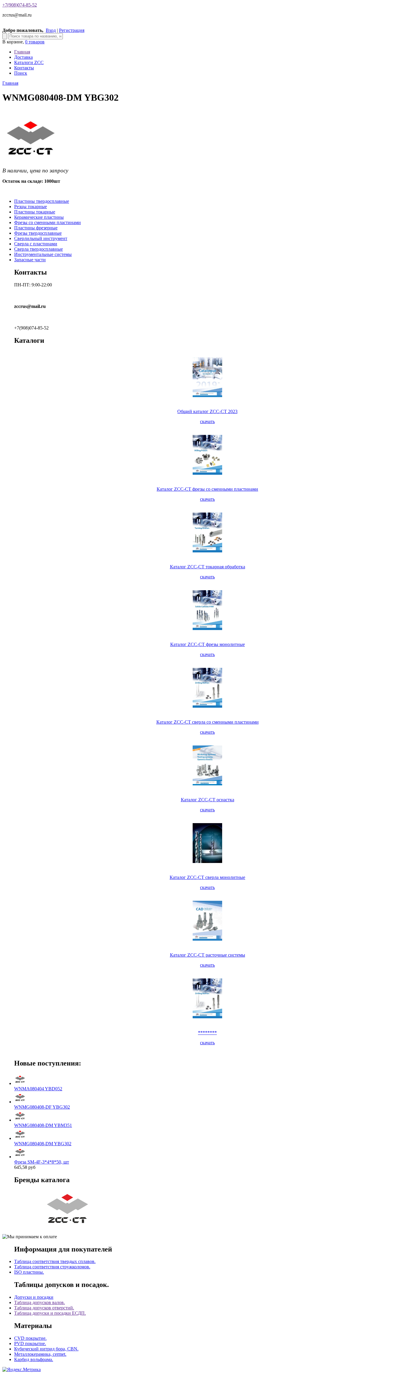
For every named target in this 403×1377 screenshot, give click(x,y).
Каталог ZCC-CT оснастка (207, 799)
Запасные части (30, 259)
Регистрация (71, 30)
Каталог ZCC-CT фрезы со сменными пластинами (207, 489)
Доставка (23, 57)
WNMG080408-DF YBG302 (42, 1107)
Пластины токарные (34, 211)
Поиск (20, 73)
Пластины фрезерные (36, 227)
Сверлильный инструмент (40, 238)
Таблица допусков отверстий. (44, 1307)
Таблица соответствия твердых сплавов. (55, 1261)
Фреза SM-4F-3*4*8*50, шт (41, 1161)
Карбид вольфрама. (33, 1359)
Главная (22, 51)
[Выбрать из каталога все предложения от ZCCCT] (68, 1226)
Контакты (24, 67)
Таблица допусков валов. (39, 1302)
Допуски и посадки (33, 1297)
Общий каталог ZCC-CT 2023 (207, 411)
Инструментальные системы (43, 254)
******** (207, 1032)
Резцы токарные (30, 206)
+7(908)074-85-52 (19, 4)
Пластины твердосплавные (41, 201)
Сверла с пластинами (35, 243)
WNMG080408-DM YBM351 (43, 1125)
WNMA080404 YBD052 (38, 1088)
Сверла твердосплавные (38, 249)
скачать (207, 421)
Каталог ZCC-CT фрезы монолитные (207, 644)
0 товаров (35, 41)
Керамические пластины (39, 217)
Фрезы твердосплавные (38, 233)
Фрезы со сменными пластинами (47, 222)
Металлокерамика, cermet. (40, 1354)
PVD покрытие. (30, 1343)
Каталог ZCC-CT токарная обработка (207, 566)
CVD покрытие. (30, 1338)
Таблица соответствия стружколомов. (52, 1266)
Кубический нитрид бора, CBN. (46, 1348)
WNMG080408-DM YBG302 (42, 1143)
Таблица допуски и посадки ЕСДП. (50, 1313)
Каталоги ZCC (29, 62)
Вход (51, 30)
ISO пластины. (29, 1272)
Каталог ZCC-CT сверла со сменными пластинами (207, 722)
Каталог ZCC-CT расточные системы (207, 954)
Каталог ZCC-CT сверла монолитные (207, 877)
